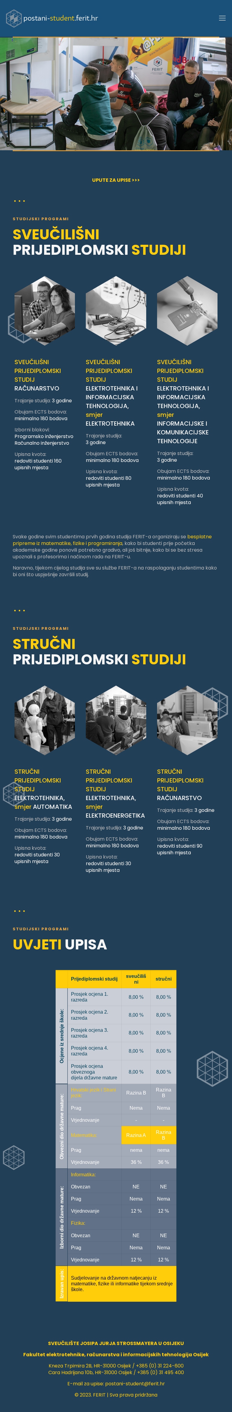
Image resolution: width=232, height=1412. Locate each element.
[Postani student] (52, 18)
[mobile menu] (222, 18)
